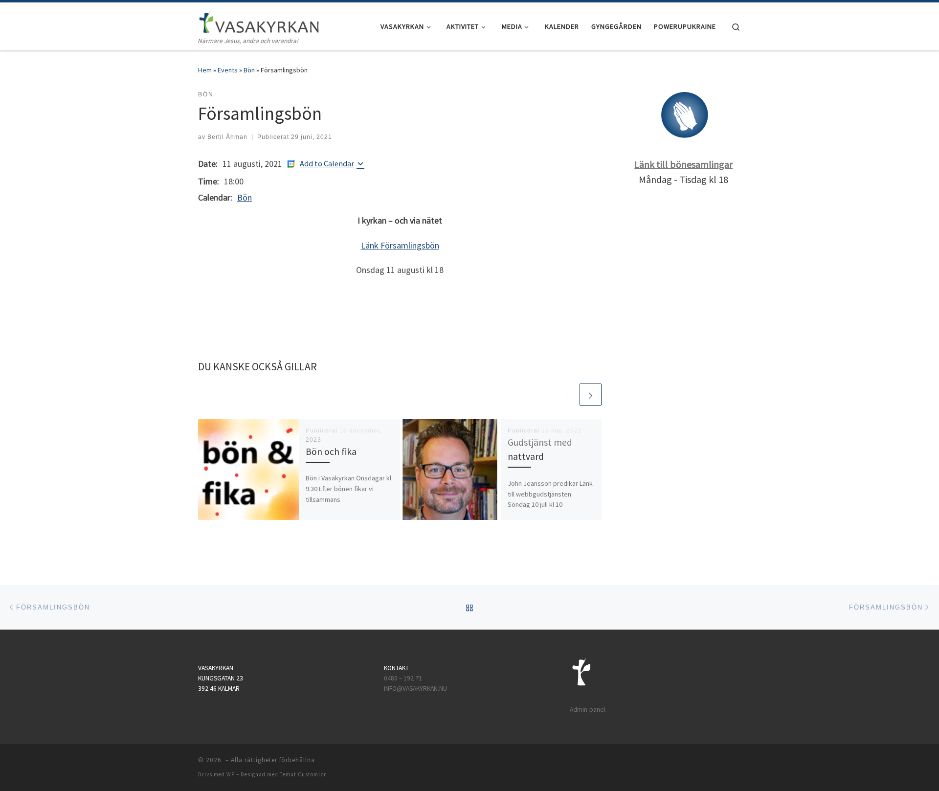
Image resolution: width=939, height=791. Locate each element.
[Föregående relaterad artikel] (567, 395)
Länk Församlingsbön (400, 245)
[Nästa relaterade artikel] (591, 395)
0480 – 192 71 (404, 678)
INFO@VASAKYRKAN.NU (415, 688)
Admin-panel (587, 709)
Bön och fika (331, 451)
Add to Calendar (327, 163)
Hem (205, 70)
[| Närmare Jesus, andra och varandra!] (259, 20)
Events (228, 70)
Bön (249, 70)
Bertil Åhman (227, 137)
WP (230, 774)
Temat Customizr (303, 774)
